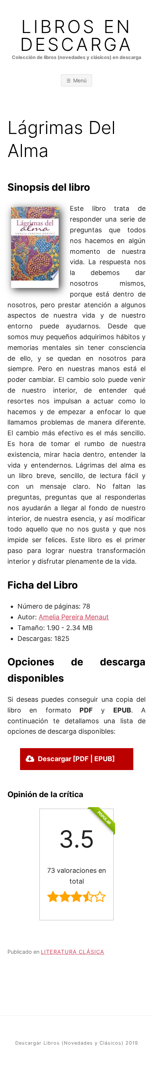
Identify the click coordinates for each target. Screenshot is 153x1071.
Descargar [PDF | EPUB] (76, 759)
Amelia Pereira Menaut (74, 617)
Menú (80, 80)
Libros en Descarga (76, 35)
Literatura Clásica (72, 952)
